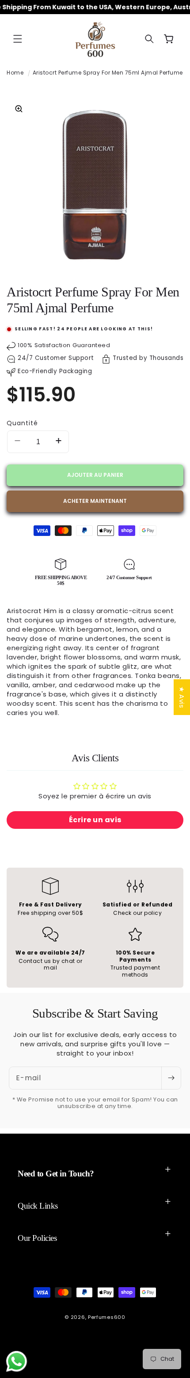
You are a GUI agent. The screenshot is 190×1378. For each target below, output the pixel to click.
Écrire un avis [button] (95, 820)
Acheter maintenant (95, 501)
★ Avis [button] (181, 697)
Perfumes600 (106, 1317)
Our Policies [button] (37, 1238)
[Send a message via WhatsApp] (16, 1361)
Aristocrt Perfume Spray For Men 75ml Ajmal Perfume (108, 72)
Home (15, 72)
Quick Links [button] (38, 1205)
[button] (17, 39)
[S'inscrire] (171, 1078)
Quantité (22, 423)
